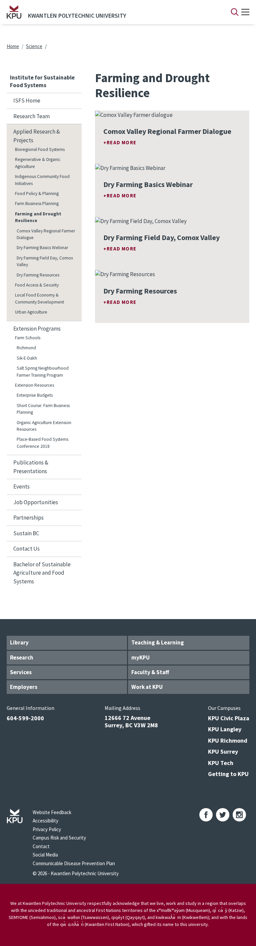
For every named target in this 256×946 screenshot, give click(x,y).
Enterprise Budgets (35, 395)
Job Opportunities (35, 502)
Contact (41, 846)
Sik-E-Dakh (27, 358)
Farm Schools (27, 338)
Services (21, 672)
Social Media (45, 855)
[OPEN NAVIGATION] (245, 12)
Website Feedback (52, 812)
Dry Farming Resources (38, 275)
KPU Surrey (223, 751)
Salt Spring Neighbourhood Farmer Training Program (43, 371)
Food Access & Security (37, 285)
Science (34, 46)
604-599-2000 (25, 718)
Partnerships (28, 517)
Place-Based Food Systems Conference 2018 (42, 442)
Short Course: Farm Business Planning (43, 409)
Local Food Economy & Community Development (39, 298)
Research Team (31, 116)
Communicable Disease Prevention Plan (74, 863)
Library (19, 642)
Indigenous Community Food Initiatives (42, 180)
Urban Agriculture (31, 312)
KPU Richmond (227, 740)
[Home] (14, 12)
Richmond (26, 348)
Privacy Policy (47, 829)
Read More (121, 142)
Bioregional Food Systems (40, 149)
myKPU (140, 657)
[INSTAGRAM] (239, 814)
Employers (23, 687)
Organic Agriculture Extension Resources (44, 426)
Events (21, 486)
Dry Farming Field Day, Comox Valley (45, 261)
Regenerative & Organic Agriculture (37, 163)
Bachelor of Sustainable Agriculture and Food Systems (42, 573)
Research (21, 657)
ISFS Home (26, 100)
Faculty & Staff (150, 672)
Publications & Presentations (30, 467)
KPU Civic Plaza (228, 718)
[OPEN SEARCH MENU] (235, 12)
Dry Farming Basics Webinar (42, 247)
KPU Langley (224, 729)
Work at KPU (147, 687)
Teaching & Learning (157, 642)
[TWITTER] (222, 814)
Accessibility (45, 820)
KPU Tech (220, 763)
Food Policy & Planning (37, 193)
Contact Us (26, 548)
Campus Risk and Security (59, 837)
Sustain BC (26, 533)
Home (13, 46)
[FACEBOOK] (206, 814)
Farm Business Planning (37, 203)
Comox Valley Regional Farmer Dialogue (46, 234)
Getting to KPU (228, 774)
